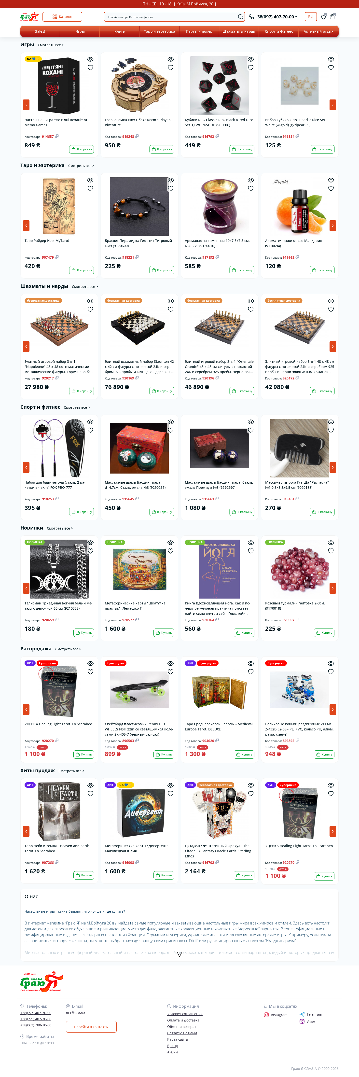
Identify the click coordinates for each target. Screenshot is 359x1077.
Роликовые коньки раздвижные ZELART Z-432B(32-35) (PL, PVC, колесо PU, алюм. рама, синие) (299, 729)
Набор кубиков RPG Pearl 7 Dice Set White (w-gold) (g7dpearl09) (295, 122)
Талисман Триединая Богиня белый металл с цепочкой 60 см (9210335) (59, 606)
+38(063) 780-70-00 (35, 1025)
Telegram (314, 1014)
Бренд (172, 1045)
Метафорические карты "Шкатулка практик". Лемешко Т (135, 606)
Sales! (40, 31)
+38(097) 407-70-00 (35, 1012)
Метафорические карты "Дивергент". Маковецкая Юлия (137, 848)
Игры (80, 31)
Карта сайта (177, 1039)
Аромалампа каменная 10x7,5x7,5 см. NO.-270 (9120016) (217, 243)
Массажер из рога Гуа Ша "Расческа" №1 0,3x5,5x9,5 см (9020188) (297, 485)
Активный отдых (318, 31)
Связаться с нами (182, 1033)
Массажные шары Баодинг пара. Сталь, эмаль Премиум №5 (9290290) (219, 485)
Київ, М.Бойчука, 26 (195, 4)
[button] (333, 104)
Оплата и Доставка (183, 1020)
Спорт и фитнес (279, 31)
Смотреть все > (51, 44)
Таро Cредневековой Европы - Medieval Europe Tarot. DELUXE (219, 726)
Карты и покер (199, 31)
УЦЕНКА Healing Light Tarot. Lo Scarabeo (58, 724)
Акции (172, 1052)
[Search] (240, 16)
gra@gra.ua (75, 1012)
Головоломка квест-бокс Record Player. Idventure (138, 122)
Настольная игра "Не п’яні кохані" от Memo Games (56, 122)
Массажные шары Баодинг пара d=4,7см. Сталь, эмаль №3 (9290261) (135, 485)
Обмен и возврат (181, 1026)
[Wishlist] (90, 67)
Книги (119, 31)
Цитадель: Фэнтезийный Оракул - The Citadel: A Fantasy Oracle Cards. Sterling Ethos (218, 850)
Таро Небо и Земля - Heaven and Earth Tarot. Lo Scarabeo (57, 848)
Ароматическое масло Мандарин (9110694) (293, 243)
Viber (311, 1021)
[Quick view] (90, 59)
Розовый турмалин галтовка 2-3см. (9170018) (295, 606)
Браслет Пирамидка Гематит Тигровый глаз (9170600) (138, 243)
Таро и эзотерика (159, 31)
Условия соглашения (185, 1013)
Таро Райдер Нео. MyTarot (47, 240)
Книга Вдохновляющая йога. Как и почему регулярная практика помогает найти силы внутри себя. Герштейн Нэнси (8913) (217, 608)
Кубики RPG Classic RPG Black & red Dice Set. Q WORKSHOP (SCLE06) (219, 122)
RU (311, 16)
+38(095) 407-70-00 (35, 1019)
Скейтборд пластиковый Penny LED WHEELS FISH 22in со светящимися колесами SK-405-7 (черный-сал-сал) (139, 729)
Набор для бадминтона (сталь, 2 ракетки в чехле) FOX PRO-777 (55, 485)
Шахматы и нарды (239, 31)
